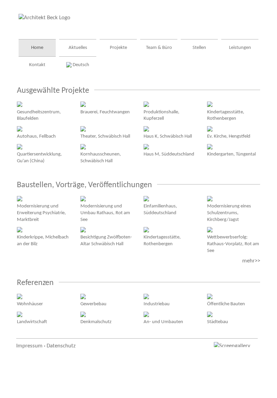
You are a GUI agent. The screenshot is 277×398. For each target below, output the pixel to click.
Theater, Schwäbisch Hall (105, 136)
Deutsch (80, 64)
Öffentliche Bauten (226, 304)
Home (37, 47)
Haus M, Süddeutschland (169, 154)
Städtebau (217, 321)
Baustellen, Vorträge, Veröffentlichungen (84, 185)
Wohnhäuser (30, 304)
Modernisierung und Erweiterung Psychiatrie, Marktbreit (41, 212)
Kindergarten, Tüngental (231, 154)
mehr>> (251, 261)
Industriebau (157, 304)
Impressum (29, 346)
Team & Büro (159, 47)
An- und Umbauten (163, 321)
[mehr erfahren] (19, 104)
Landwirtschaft (32, 321)
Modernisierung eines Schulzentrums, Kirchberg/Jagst (229, 212)
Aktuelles (78, 47)
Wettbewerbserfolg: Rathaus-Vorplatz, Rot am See (233, 243)
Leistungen (240, 47)
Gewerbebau (93, 304)
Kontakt (37, 64)
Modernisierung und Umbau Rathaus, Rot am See (105, 212)
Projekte (118, 47)
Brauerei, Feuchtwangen (105, 112)
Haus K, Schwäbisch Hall (168, 136)
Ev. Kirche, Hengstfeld (228, 136)
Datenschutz (61, 346)
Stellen (199, 47)
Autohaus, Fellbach (36, 136)
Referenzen (35, 283)
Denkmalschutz (95, 321)
